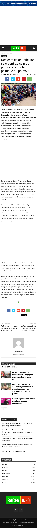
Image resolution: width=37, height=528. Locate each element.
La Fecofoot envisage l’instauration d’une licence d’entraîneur (28, 328)
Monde (4, 471)
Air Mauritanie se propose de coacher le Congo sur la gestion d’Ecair (9, 328)
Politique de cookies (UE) (10, 522)
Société (4, 483)
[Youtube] (21, 510)
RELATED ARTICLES (8, 364)
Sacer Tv (5, 480)
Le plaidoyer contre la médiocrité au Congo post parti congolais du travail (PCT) (17, 425)
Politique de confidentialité (27, 522)
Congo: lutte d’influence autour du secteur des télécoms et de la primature (17, 446)
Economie (5, 467)
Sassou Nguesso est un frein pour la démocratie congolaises (23, 401)
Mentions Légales (12, 520)
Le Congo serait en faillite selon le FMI (14, 451)
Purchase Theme (24, 520)
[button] (34, 48)
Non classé (6, 474)
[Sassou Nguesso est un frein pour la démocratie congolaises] (6, 401)
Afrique (4, 464)
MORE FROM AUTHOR (9, 367)
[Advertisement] (18, 26)
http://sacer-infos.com (18, 354)
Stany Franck (7, 74)
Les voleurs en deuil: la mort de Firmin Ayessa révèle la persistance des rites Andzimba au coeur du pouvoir (23, 389)
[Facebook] (16, 510)
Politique (4, 56)
